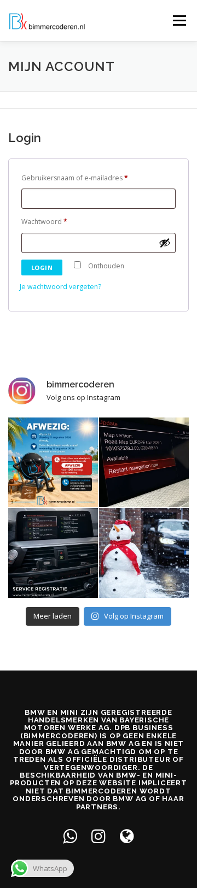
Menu (179, 20)
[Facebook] (70, 836)
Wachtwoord (46, 222)
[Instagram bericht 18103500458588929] (53, 462)
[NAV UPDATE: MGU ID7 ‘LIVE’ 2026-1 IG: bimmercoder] (144, 462)
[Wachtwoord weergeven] (165, 243)
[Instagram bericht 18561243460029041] (53, 553)
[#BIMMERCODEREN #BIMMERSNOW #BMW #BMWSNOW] (144, 553)
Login (42, 267)
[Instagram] (98, 836)
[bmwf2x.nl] (127, 836)
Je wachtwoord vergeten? (60, 286)
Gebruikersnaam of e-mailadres (76, 179)
